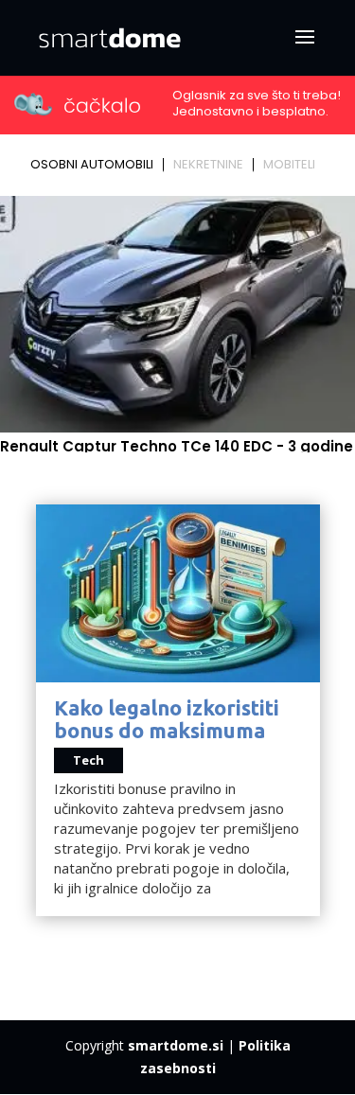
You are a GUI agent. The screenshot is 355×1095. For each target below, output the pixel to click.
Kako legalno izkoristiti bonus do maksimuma (166, 719)
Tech (88, 759)
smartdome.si (175, 1045)
